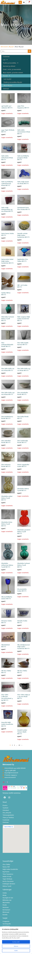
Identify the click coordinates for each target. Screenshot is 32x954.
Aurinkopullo (7, 924)
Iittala (4, 895)
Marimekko (6, 902)
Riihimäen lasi (7, 900)
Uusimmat (6, 56)
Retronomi (4, 47)
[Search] (29, 51)
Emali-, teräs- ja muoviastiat (12, 69)
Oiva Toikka (6, 864)
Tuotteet (5, 808)
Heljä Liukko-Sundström (10, 869)
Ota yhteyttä (7, 812)
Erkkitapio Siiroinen (9, 884)
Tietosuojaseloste (8, 815)
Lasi (4, 60)
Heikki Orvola (7, 876)
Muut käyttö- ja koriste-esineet (13, 73)
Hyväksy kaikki (16, 942)
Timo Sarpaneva (8, 874)
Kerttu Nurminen (8, 881)
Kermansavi (6, 910)
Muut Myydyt (8, 85)
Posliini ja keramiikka (9, 63)
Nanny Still (6, 867)
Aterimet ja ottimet (9, 66)
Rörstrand (6, 912)
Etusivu (5, 805)
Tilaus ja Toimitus (8, 817)
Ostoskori (6, 810)
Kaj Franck (6, 871)
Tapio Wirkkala (7, 879)
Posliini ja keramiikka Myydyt (13, 82)
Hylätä (16, 950)
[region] (16, 940)
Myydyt (11, 47)
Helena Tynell (7, 886)
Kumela (5, 914)
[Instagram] (9, 797)
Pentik (5, 905)
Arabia (5, 893)
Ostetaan (6, 89)
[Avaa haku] (20, 2)
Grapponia (6, 921)
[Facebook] (5, 797)
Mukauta (16, 946)
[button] (24, 2)
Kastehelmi (6, 926)
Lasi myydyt (7, 79)
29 (19, 745)
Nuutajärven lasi (8, 898)
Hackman (6, 907)
